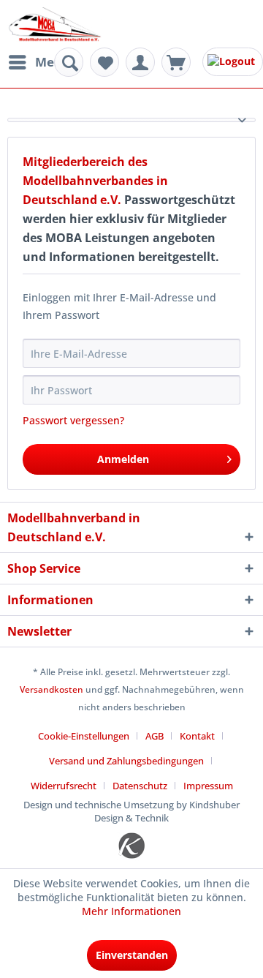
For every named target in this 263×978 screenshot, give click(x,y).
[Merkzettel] (104, 62)
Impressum (208, 785)
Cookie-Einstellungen (83, 735)
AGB (154, 735)
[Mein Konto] (140, 62)
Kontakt (197, 735)
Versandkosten (51, 689)
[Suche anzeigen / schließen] (68, 62)
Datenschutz (140, 785)
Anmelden (123, 459)
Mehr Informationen (131, 911)
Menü (52, 61)
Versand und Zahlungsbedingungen (126, 760)
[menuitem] (38, 62)
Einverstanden (132, 955)
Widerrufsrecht (63, 785)
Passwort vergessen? (73, 420)
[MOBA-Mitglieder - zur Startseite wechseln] (54, 24)
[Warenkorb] (176, 62)
